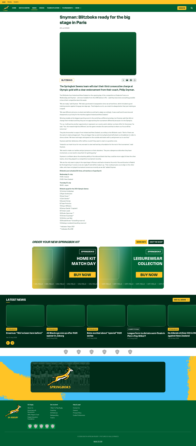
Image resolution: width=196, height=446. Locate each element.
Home (14, 8)
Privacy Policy (77, 413)
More (77, 8)
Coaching (53, 410)
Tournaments (67, 8)
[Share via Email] (127, 80)
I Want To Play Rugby (56, 408)
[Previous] (8, 343)
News (34, 8)
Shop (4, 2)
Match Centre (24, 8)
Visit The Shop (156, 242)
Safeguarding (54, 415)
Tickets (16, 2)
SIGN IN (182, 8)
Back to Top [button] (98, 441)
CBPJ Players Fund (33, 414)
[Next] (12, 343)
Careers (75, 410)
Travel (9, 2)
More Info (141, 242)
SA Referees (54, 413)
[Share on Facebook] (130, 80)
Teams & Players (53, 8)
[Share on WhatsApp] (134, 80)
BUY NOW (82, 275)
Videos (41, 8)
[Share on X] (123, 80)
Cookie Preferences (79, 415)
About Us (30, 408)
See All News (180, 300)
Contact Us (76, 408)
